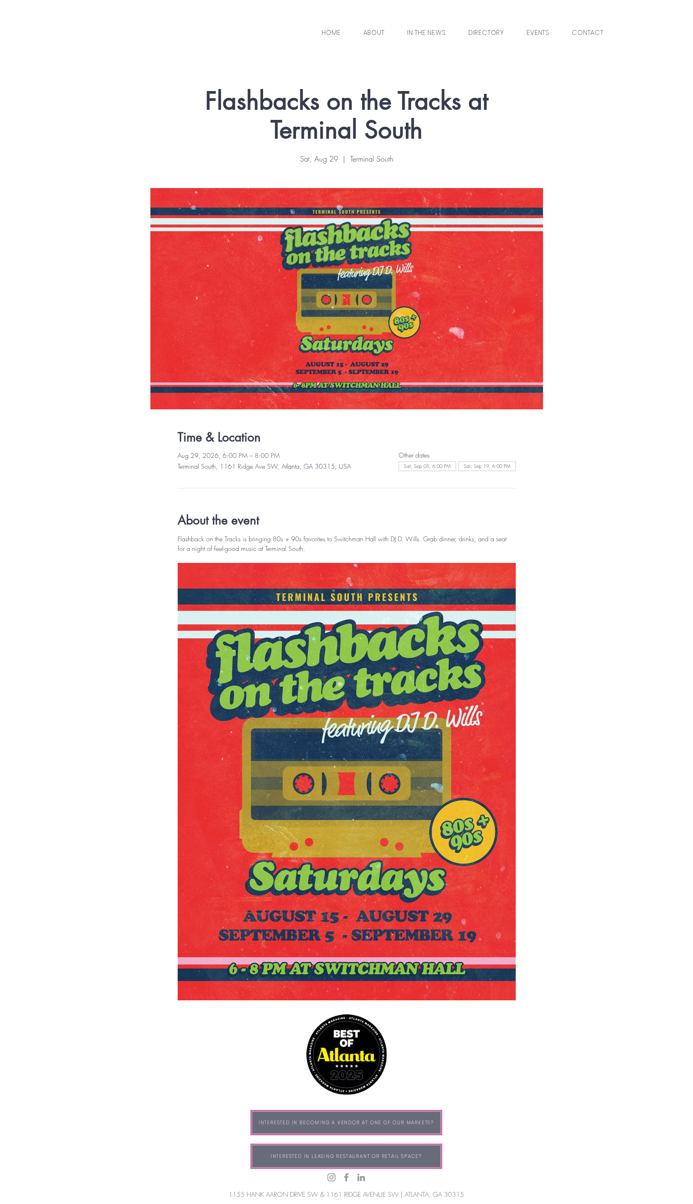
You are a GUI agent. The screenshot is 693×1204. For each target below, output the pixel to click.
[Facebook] (346, 1177)
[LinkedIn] (361, 1177)
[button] (486, 33)
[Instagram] (331, 1177)
